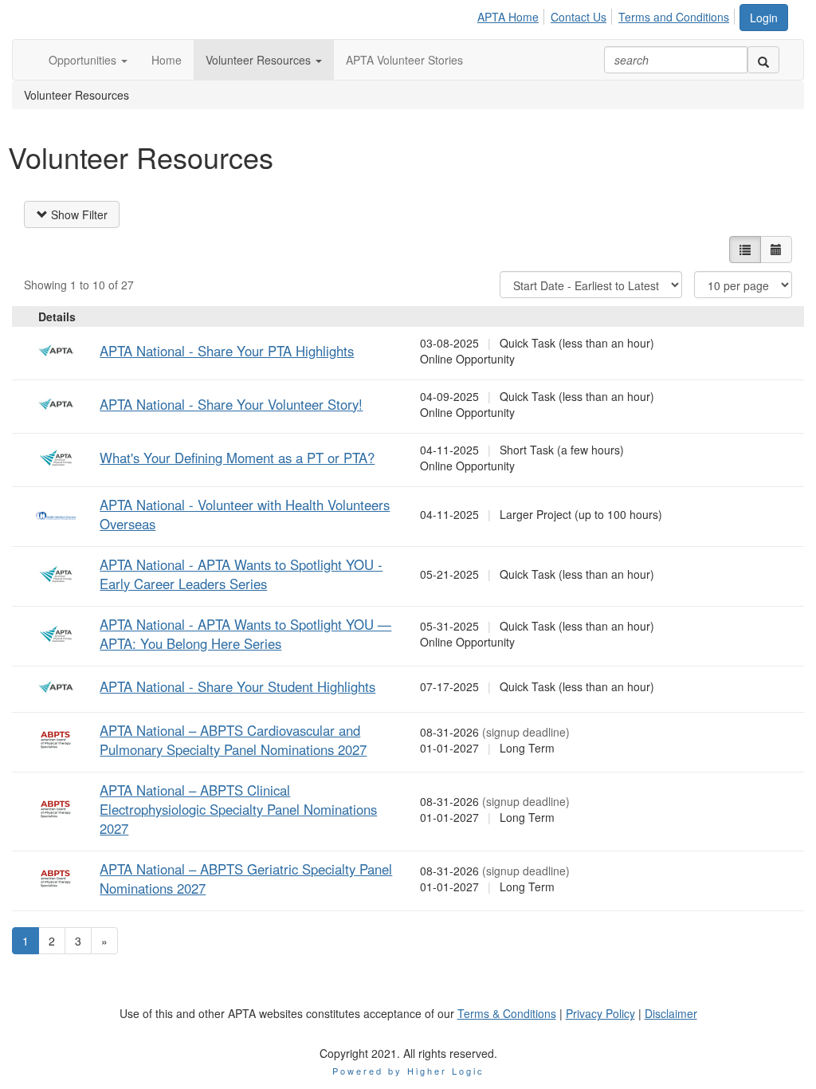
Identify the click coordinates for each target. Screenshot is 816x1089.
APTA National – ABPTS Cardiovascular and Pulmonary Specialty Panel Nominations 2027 (233, 740)
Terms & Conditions (506, 1013)
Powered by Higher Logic (408, 1070)
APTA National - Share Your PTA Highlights (227, 350)
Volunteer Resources (260, 60)
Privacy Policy (600, 1013)
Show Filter (78, 214)
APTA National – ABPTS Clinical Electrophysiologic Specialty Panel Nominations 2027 (238, 809)
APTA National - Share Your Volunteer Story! (231, 404)
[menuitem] (512, 14)
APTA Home (508, 17)
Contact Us (578, 17)
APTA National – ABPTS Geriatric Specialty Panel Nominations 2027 (246, 878)
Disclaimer (671, 1013)
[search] (763, 59)
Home (166, 60)
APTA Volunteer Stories (404, 60)
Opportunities (84, 60)
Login (764, 18)
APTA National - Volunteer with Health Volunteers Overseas (245, 514)
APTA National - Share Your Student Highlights (237, 686)
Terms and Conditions (673, 17)
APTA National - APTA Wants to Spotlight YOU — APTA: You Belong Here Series (245, 634)
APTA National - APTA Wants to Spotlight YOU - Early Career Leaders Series (241, 574)
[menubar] (608, 14)
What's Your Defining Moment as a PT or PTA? (237, 457)
